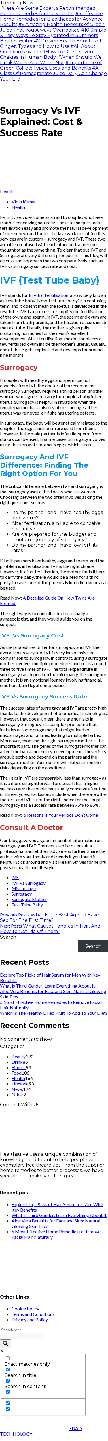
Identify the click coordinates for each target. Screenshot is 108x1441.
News (17, 1089)
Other (17, 1094)
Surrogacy (22, 893)
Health (7, 191)
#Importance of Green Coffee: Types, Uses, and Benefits (51, 65)
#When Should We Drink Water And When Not (51, 59)
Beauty (19, 1056)
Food (17, 1072)
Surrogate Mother (29, 899)
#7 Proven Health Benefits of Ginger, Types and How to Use (50, 43)
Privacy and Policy (30, 1319)
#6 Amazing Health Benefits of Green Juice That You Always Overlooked (52, 27)
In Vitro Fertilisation (48, 295)
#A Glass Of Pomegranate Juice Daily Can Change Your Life (53, 73)
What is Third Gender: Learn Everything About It (47, 985)
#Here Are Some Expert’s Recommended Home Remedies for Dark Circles (48, 10)
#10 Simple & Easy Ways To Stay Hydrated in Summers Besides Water (53, 35)
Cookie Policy (25, 1308)
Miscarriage (24, 888)
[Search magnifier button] (5, 1343)
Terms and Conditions (33, 1314)
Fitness (19, 1067)
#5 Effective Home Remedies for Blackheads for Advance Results (51, 19)
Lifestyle (20, 1083)
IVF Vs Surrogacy (29, 883)
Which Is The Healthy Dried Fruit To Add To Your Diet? (54, 1013)
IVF (15, 877)
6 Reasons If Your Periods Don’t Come (61, 815)
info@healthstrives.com (27, 1181)
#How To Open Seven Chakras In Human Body (46, 54)
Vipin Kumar (24, 201)
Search (8, 937)
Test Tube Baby (27, 904)
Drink (17, 1062)
